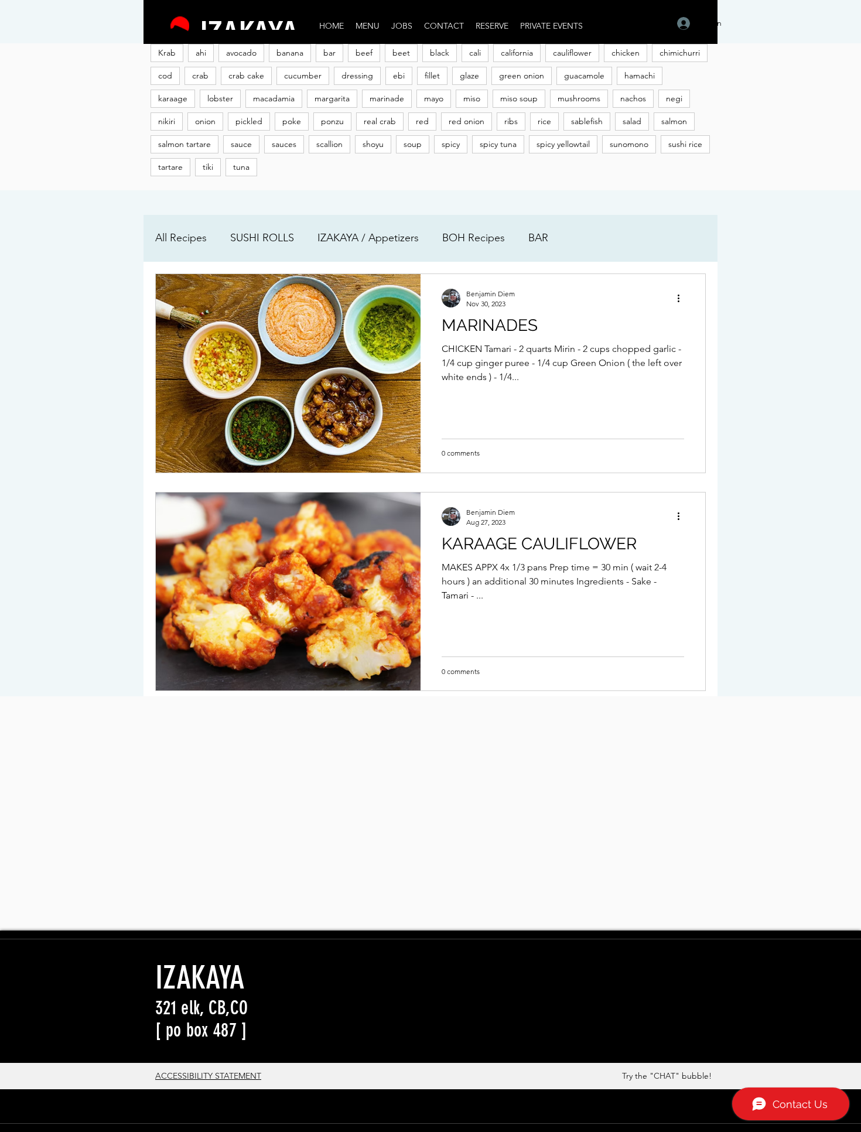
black (439, 52)
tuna (241, 167)
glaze (469, 75)
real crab (380, 121)
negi (674, 98)
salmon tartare (184, 144)
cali (475, 52)
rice (544, 121)
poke (291, 121)
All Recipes (181, 237)
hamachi (639, 75)
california (517, 52)
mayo (433, 98)
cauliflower (572, 52)
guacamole (584, 75)
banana (289, 52)
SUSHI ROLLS (262, 237)
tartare (170, 167)
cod (165, 75)
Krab (167, 52)
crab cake (246, 75)
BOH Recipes (473, 237)
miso (471, 98)
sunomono (629, 144)
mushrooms (579, 98)
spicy (451, 144)
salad (632, 121)
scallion (329, 144)
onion (205, 121)
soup (413, 144)
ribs (511, 121)
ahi (201, 52)
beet (401, 52)
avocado (241, 52)
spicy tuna (498, 144)
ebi (399, 75)
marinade (387, 98)
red (422, 121)
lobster (220, 98)
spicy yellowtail (563, 144)
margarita (332, 98)
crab (200, 75)
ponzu (332, 121)
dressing (357, 75)
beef (364, 52)
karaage (172, 98)
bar (329, 52)
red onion (466, 121)
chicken (625, 52)
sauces (284, 144)
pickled (248, 121)
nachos (633, 98)
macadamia (274, 98)
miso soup (519, 98)
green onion (521, 75)
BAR (538, 237)
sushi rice (685, 144)
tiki (208, 167)
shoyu (373, 144)
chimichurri (680, 52)
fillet (432, 75)
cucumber (303, 75)
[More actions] (682, 298)
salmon (674, 121)
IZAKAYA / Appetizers (368, 237)
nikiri (166, 121)
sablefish (587, 121)
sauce (241, 144)
